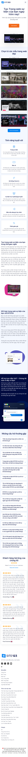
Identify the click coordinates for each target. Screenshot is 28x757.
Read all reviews (14, 567)
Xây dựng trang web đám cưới (8, 703)
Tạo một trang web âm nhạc (8, 701)
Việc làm (5, 733)
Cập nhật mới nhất (5, 684)
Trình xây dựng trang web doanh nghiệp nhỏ (11, 707)
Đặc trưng (3, 674)
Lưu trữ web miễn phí (6, 723)
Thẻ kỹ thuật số (5, 709)
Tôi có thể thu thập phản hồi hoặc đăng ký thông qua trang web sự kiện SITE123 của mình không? (13, 507)
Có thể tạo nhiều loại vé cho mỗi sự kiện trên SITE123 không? (12, 523)
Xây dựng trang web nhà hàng (8, 719)
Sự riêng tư (10, 752)
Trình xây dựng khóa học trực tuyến (10, 717)
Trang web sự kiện (5, 699)
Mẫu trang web (4, 680)
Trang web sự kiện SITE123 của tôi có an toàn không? (13, 477)
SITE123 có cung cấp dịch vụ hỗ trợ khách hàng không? (12, 493)
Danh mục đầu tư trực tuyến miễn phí (10, 705)
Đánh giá (3, 676)
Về (1, 729)
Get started (14, 25)
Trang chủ (3, 672)
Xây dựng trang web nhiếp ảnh (8, 697)
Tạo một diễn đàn (5, 715)
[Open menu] (25, 2)
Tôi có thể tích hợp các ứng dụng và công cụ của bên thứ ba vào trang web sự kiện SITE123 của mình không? (13, 485)
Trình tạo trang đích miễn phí (8, 693)
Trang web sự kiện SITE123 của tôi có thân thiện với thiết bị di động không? (13, 462)
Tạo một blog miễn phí (6, 713)
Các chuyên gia (5, 737)
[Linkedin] (8, 663)
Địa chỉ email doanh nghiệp (7, 711)
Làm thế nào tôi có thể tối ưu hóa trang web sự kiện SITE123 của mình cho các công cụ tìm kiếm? (12, 516)
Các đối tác (4, 735)
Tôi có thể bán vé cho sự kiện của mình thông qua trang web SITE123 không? (12, 454)
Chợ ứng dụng (6, 682)
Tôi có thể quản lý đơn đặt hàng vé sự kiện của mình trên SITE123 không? (13, 537)
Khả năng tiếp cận (22, 752)
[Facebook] (2, 663)
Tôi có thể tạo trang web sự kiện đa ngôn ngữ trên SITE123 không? (12, 499)
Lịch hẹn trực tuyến (6, 721)
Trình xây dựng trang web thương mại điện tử (12, 691)
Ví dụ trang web (5, 678)
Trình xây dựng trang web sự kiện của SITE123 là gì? (13, 439)
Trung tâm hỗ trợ (5, 731)
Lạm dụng (15, 752)
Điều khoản (4, 752)
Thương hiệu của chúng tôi (7, 739)
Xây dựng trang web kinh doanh (8, 695)
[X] (5, 663)
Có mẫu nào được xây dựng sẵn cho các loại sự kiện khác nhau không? (13, 446)
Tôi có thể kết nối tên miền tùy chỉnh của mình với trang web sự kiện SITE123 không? (13, 469)
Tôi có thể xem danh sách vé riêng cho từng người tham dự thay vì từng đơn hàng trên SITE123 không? (13, 545)
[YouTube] (11, 663)
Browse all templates (14, 130)
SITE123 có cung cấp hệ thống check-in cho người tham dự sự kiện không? (13, 530)
